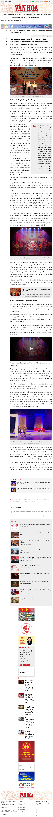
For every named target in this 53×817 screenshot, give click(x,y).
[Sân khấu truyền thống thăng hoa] (13, 490)
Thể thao (20, 14)
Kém (23, 661)
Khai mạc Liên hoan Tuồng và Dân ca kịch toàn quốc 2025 (36, 290)
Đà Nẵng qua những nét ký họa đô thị (29, 565)
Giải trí (35, 14)
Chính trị (5, 14)
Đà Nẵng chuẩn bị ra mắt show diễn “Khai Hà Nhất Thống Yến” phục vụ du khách (29, 710)
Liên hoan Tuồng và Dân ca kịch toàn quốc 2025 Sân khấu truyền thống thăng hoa (33, 489)
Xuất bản (16, 14)
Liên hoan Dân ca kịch (28, 499)
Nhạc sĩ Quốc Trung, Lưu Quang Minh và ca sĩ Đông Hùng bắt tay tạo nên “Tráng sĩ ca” (34, 574)
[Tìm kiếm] (39, 17)
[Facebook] (6, 31)
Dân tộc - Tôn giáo (47, 14)
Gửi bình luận (48, 516)
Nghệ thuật (31, 14)
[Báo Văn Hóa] (26, 795)
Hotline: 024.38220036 (26, 1)
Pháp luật (18, 17)
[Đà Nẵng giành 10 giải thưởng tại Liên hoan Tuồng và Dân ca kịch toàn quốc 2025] (13, 483)
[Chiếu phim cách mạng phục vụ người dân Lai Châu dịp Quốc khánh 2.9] (15, 535)
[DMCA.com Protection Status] (5, 814)
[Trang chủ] (3, 14)
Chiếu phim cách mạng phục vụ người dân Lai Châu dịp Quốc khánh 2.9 (35, 533)
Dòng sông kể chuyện (30, 501)
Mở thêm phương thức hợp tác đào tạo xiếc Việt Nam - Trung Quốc (35, 590)
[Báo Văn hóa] (26, 8)
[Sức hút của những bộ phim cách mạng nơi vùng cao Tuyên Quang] (15, 551)
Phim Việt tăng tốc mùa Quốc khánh (29, 598)
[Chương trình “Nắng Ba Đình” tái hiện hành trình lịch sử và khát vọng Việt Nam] (21, 695)
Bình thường (25, 660)
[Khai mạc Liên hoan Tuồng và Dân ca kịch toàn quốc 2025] (15, 292)
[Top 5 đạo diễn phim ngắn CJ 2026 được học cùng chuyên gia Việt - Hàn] (15, 543)
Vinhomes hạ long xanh (24, 674)
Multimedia (36, 17)
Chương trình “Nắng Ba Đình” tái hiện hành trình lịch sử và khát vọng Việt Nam (29, 698)
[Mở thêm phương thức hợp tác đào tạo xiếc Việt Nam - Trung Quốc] (15, 592)
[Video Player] (31, 349)
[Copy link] (6, 38)
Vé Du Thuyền (23, 672)
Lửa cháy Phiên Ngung (16, 501)
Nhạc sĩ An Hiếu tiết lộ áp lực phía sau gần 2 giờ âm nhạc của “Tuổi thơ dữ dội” (34, 582)
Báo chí (12, 14)
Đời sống (38, 14)
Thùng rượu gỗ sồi (28, 767)
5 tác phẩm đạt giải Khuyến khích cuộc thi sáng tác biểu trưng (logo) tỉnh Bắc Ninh (35, 525)
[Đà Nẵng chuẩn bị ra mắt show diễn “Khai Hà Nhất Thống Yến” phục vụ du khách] (21, 707)
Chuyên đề (14, 17)
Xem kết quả (26, 664)
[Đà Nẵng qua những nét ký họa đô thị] (15, 568)
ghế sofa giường (29, 668)
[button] (31, 348)
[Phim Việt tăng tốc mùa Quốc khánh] (15, 600)
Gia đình (27, 14)
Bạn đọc (21, 17)
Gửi (21, 664)
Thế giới (32, 17)
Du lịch (24, 14)
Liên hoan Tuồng (16, 499)
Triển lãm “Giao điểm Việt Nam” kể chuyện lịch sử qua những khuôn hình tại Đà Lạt (29, 723)
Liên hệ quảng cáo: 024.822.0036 (26, 811)
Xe (29, 17)
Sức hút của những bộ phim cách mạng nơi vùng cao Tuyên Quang (35, 549)
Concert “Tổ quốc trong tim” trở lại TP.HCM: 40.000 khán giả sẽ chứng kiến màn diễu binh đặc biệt (35, 558)
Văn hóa (9, 14)
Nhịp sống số (26, 17)
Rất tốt (24, 658)
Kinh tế (42, 14)
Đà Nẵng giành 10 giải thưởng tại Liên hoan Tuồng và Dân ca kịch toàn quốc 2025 (33, 483)
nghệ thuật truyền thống (42, 499)
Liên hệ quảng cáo (38, 1)
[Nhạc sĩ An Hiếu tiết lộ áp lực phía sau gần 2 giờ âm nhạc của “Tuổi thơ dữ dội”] (15, 584)
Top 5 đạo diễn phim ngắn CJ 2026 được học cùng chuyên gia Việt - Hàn (34, 541)
